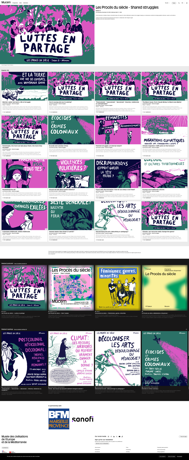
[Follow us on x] (117, 436)
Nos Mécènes (5, 447)
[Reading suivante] (186, 329)
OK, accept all (162, 456)
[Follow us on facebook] (111, 436)
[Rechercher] (179, 3)
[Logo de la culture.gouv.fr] (4, 452)
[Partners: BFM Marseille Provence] (58, 419)
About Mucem (97, 447)
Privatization (128, 449)
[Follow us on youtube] (120, 436)
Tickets (173, 3)
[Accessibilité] (186, 3)
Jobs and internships (161, 449)
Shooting (127, 451)
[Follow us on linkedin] (114, 436)
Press (127, 447)
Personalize (179, 456)
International (97, 451)
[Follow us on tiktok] (122, 436)
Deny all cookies (171, 456)
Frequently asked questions (162, 447)
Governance (97, 449)
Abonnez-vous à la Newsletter (102, 443)
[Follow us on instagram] (109, 436)
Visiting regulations (161, 451)
